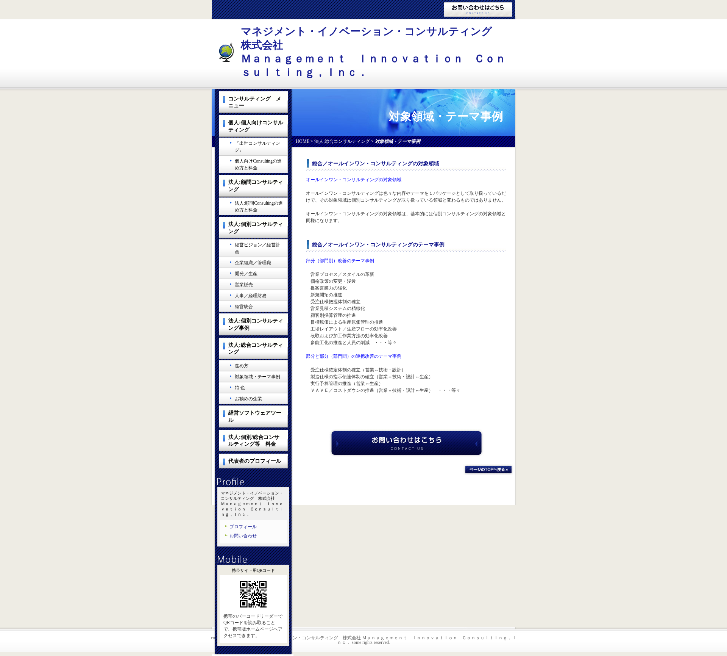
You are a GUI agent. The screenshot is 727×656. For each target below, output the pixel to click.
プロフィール (243, 526)
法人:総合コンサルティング (342, 141)
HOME (302, 141)
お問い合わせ (243, 536)
